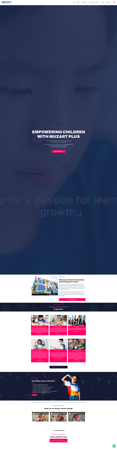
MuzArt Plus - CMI (40, 326)
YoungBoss (77, 326)
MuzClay (39, 350)
